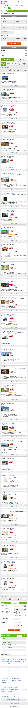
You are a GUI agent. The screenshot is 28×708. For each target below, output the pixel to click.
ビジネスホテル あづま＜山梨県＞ (9, 477)
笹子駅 (16, 659)
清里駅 (19, 657)
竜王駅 (24, 659)
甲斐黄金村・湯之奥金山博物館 (7, 689)
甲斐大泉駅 (20, 659)
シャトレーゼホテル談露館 (7, 264)
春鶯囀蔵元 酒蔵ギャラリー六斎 (8, 696)
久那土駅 (19, 661)
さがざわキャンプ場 (5, 673)
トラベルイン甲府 (5, 386)
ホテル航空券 (8, 642)
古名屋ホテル (4, 245)
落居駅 (2, 661)
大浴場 (4, 38)
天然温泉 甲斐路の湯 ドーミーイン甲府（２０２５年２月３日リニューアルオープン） (13, 175)
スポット (3, 55)
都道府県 (3, 50)
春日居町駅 (9, 657)
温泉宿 (4, 21)
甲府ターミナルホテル (6, 315)
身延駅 (23, 661)
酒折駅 (23, 657)
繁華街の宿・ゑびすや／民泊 (8, 123)
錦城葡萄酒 (3, 682)
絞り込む (14, 43)
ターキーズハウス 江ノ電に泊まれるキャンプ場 (11, 676)
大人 (15, 612)
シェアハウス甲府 (5, 74)
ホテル (6, 638)
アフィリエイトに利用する (14, 650)
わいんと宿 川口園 (22, 689)
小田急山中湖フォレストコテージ (8, 680)
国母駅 (11, 661)
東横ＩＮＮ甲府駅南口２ (7, 351)
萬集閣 (2, 424)
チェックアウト (5, 608)
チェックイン (5, 605)
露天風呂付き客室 (7, 31)
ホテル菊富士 (4, 579)
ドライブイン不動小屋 (5, 687)
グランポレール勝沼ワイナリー (13, 682)
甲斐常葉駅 (8, 663)
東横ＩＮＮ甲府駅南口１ (7, 157)
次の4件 (25, 70)
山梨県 (5, 10)
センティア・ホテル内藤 (7, 281)
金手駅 (16, 657)
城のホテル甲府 (5, 228)
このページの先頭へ (14, 703)
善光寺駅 (10, 10)
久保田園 (10, 691)
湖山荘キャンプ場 (18, 680)
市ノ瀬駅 (3, 663)
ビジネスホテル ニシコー (7, 211)
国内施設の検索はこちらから (14, 647)
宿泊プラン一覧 (14, 85)
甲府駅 (13, 657)
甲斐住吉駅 (12, 659)
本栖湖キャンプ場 (17, 678)
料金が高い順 (19, 64)
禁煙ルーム (5, 27)
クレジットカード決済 (21, 38)
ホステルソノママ (5, 459)
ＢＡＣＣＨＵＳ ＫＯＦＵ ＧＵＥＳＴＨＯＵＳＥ (13, 368)
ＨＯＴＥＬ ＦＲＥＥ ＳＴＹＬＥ (9, 140)
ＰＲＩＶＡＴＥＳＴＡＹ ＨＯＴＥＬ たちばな (12, 298)
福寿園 (6, 691)
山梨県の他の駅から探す (14, 667)
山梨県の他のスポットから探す (14, 699)
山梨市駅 (15, 661)
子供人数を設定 (18, 615)
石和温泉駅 (3, 657)
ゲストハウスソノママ (6, 529)
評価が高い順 (24, 64)
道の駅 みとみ (14, 687)
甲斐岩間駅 (7, 661)
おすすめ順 (9, 63)
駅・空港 (3, 53)
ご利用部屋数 (5, 618)
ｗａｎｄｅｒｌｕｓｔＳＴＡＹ (8, 546)
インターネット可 (20, 27)
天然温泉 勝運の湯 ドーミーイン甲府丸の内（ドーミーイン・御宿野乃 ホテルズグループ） (13, 333)
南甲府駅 (7, 659)
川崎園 (15, 689)
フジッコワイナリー (5, 685)
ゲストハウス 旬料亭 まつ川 (8, 494)
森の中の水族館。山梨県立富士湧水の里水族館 (10, 694)
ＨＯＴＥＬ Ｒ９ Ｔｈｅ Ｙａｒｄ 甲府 (11, 441)
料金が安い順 (14, 64)
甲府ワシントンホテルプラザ (8, 106)
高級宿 (17, 21)
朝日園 (2, 691)
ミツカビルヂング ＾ (6, 90)
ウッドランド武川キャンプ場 (7, 678)
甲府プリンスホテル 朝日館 (8, 562)
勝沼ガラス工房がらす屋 (15, 685)
